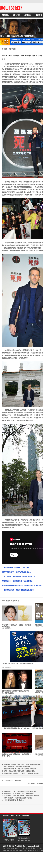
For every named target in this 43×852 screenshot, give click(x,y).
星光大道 (16, 15)
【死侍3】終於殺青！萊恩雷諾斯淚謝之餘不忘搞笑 (17, 798)
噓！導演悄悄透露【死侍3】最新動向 (13, 800)
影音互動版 (25, 816)
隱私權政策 (18, 846)
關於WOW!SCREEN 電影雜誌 (31, 846)
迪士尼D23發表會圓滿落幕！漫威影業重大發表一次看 (16, 755)
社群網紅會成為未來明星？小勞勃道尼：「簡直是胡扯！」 (18, 771)
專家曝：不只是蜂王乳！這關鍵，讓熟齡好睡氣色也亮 (16, 626)
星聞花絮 (27, 15)
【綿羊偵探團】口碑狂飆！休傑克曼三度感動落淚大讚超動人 (19, 769)
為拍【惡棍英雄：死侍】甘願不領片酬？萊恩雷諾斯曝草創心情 (20, 796)
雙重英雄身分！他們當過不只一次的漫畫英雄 (17, 581)
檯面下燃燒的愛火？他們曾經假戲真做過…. (16, 572)
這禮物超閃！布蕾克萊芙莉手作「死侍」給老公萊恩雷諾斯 (22, 585)
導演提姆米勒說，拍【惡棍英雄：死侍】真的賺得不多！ (18, 793)
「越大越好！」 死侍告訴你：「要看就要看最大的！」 (20, 576)
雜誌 (12, 816)
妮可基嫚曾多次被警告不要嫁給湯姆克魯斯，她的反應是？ (15, 692)
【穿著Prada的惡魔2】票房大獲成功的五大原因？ (17, 767)
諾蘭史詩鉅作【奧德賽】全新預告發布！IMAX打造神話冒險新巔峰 (21, 764)
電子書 (18, 816)
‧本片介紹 (25, 567)
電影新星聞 (12, 49)
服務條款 (11, 846)
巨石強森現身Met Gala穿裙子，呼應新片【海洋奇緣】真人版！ (20, 773)
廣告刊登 (5, 846)
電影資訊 (5, 15)
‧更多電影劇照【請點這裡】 (11, 567)
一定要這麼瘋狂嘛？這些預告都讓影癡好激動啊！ (18, 590)
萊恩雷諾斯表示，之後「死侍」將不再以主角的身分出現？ (19, 791)
